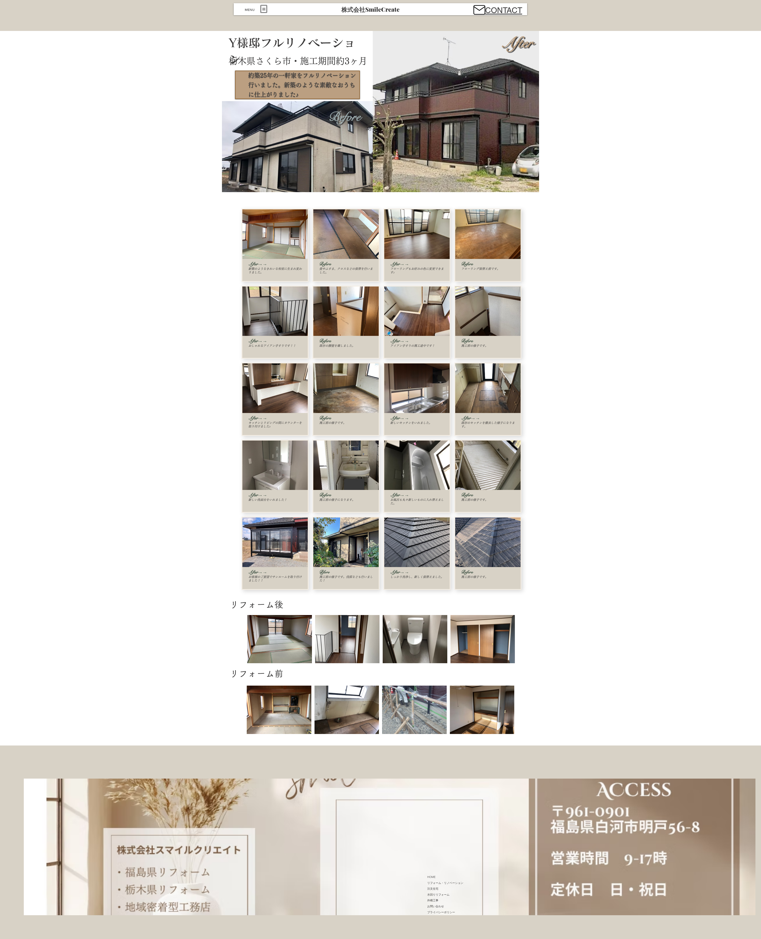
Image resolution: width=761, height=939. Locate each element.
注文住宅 (432, 888)
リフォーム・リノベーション (445, 883)
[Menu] (264, 9)
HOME (431, 877)
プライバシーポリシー (441, 912)
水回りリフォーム (438, 894)
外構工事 (432, 900)
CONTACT (503, 10)
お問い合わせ (435, 906)
